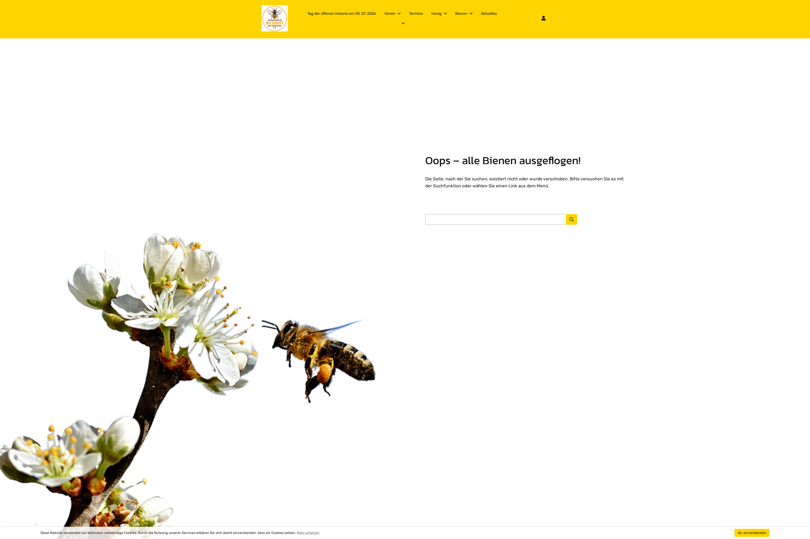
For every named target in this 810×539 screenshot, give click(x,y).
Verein (390, 13)
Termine (416, 13)
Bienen (461, 13)
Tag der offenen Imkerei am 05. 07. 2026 (341, 13)
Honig (436, 13)
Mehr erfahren (308, 533)
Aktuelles (489, 13)
